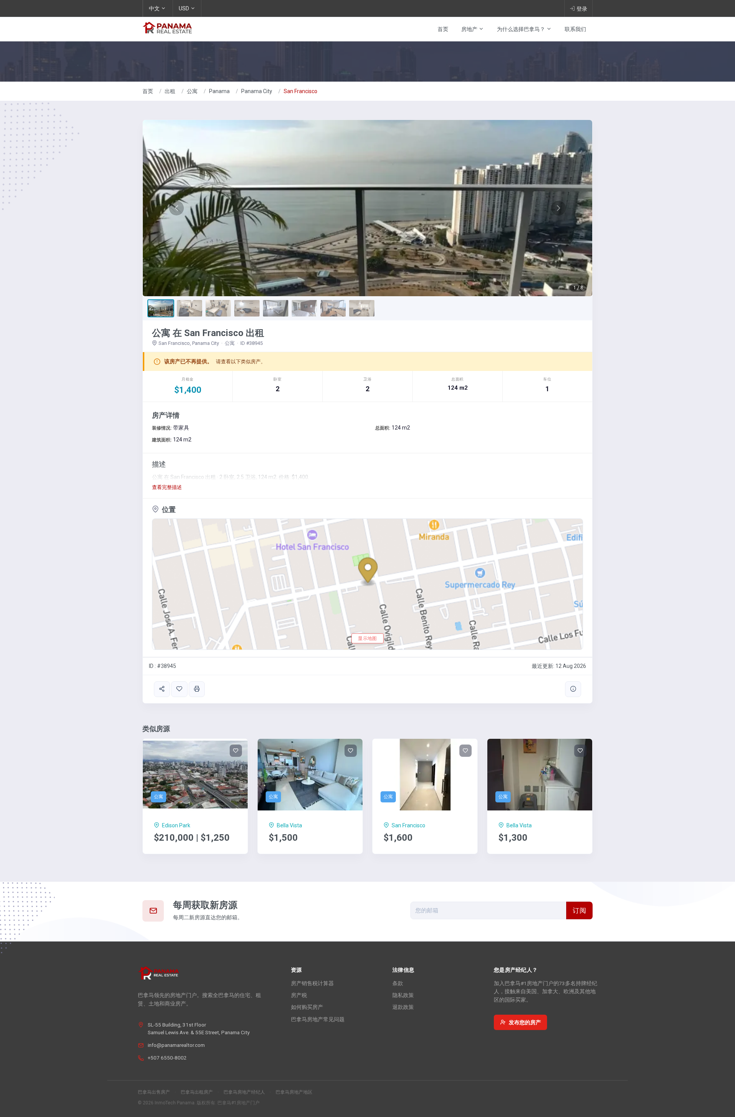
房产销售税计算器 (312, 983)
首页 (443, 29)
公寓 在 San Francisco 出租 (208, 333)
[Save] (179, 689)
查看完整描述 (167, 487)
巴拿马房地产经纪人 (244, 1092)
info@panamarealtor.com (176, 1045)
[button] (176, 208)
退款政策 (403, 1007)
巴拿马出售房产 (154, 1092)
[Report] (573, 689)
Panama (219, 91)
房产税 (299, 995)
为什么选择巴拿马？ (521, 29)
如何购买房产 (307, 1007)
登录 (582, 9)
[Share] (162, 689)
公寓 (192, 91)
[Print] (197, 689)
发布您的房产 (525, 1022)
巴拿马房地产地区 (294, 1092)
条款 (397, 983)
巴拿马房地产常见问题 (318, 1019)
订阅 (579, 910)
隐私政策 (403, 995)
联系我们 (575, 29)
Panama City (256, 91)
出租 (170, 91)
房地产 (470, 29)
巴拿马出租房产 (197, 1092)
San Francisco (300, 91)
